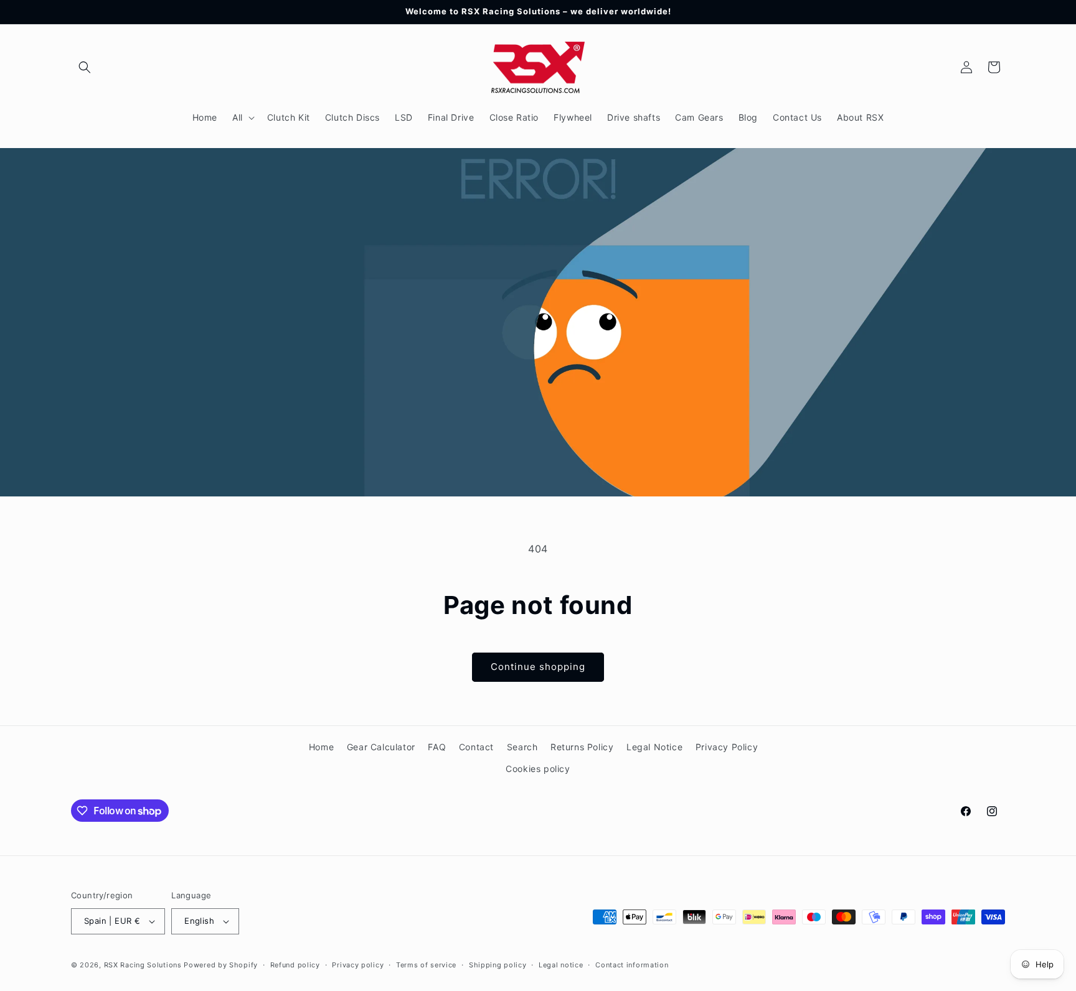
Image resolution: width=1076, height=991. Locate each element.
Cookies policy (538, 768)
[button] (84, 67)
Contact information (631, 965)
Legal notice (561, 965)
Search (522, 747)
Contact (476, 747)
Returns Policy (581, 747)
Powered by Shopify (221, 965)
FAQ (437, 747)
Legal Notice (654, 747)
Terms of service (426, 965)
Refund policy (295, 965)
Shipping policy (498, 965)
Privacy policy (358, 965)
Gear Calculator (381, 747)
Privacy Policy (727, 747)
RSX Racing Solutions (143, 965)
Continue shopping (538, 666)
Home (321, 747)
